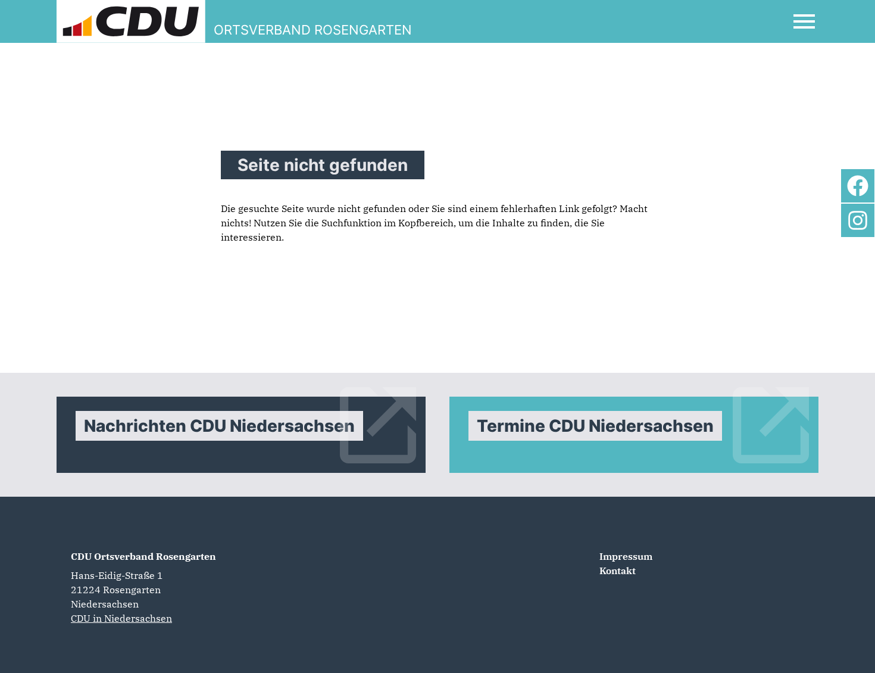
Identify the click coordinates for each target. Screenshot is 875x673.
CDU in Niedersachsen (121, 618)
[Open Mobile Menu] (804, 21)
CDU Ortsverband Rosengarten (143, 556)
